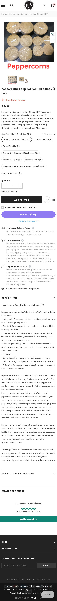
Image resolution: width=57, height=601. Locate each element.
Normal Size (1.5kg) (11, 159)
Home (4, 14)
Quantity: (5, 181)
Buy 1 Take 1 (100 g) (11, 173)
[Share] (53, 200)
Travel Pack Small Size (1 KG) (16, 139)
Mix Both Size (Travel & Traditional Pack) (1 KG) (24, 166)
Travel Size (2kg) (10, 146)
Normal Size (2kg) (33, 159)
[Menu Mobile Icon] (3, 5)
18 (6, 288)
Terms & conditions (28, 207)
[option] (28, 45)
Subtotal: (5, 191)
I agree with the (12, 207)
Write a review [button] (28, 519)
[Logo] (29, 5)
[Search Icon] (14, 5)
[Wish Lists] (47, 199)
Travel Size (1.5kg (43, 139)
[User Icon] (44, 5)
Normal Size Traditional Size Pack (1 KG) (20, 153)
